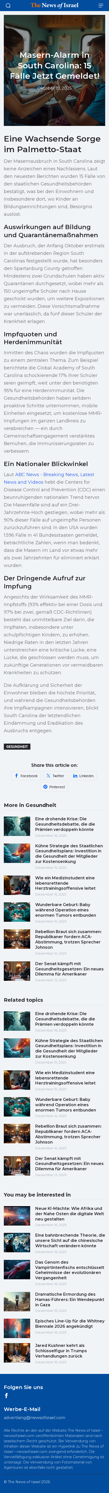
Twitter (58, 776)
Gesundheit (17, 746)
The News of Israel (24, 1482)
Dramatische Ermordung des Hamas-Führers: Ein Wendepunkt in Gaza (69, 1299)
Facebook (29, 776)
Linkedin (86, 776)
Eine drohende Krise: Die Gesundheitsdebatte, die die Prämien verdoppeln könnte (65, 824)
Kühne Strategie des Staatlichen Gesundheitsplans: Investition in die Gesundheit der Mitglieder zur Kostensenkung (69, 854)
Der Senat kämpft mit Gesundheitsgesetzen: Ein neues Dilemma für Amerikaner (69, 969)
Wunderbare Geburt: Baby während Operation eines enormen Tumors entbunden (65, 910)
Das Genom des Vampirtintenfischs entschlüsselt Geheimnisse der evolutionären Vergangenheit (69, 1270)
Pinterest (57, 787)
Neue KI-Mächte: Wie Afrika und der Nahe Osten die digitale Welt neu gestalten (69, 1213)
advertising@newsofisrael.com (34, 1417)
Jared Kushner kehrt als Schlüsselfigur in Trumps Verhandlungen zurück (61, 1351)
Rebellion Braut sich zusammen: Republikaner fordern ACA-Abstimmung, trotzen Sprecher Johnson (68, 939)
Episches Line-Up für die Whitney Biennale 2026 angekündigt (69, 1324)
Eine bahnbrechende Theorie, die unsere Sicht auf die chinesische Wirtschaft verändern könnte (70, 1240)
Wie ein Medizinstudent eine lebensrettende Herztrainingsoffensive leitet (65, 883)
